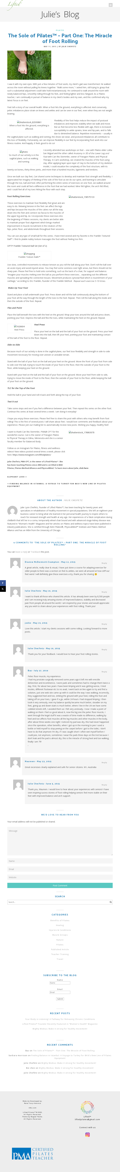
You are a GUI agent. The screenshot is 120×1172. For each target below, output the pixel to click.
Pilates (60, 30)
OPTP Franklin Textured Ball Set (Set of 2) (27, 245)
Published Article (60, 949)
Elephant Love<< (17, 477)
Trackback (35, 551)
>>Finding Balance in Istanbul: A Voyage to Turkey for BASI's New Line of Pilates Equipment (56, 485)
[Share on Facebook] (3, 583)
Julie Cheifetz (69, 46)
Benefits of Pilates (60, 920)
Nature (60, 940)
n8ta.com (32, 1108)
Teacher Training (60, 954)
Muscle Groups (60, 935)
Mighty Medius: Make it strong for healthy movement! (60, 1029)
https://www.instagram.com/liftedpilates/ (32, 454)
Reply (104, 563)
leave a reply (21, 551)
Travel (60, 959)
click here (83, 468)
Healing (60, 925)
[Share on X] (3, 589)
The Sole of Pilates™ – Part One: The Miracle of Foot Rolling (64, 1050)
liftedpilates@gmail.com (87, 1119)
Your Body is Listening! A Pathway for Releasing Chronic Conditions (60, 1019)
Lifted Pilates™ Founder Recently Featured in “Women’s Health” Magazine (60, 1024)
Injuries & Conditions (60, 930)
